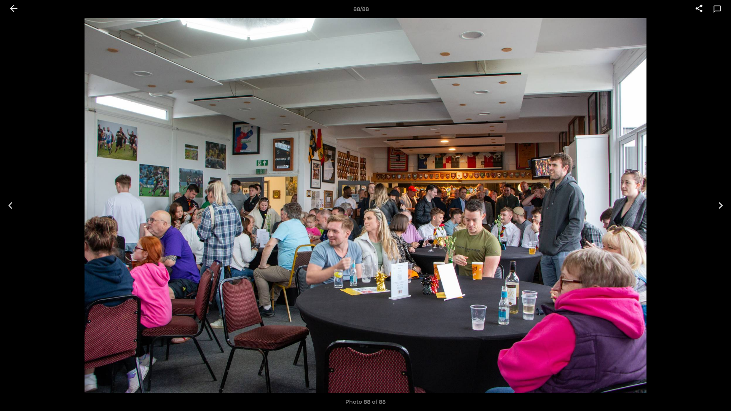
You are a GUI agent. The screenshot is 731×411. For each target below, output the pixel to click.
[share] (699, 9)
